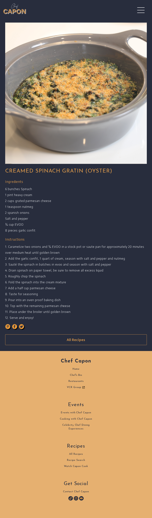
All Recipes (76, 340)
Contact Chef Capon (76, 491)
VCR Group (74, 387)
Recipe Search (76, 460)
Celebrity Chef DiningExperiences (76, 427)
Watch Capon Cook (76, 466)
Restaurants (76, 381)
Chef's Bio (76, 375)
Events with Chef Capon (76, 412)
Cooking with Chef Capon (76, 419)
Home (76, 369)
